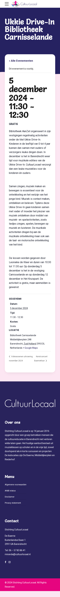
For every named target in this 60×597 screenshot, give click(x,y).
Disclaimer (9, 497)
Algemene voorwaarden (15, 484)
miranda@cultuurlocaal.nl (18, 554)
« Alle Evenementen (21, 60)
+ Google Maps (30, 348)
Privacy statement (13, 503)
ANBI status (10, 490)
